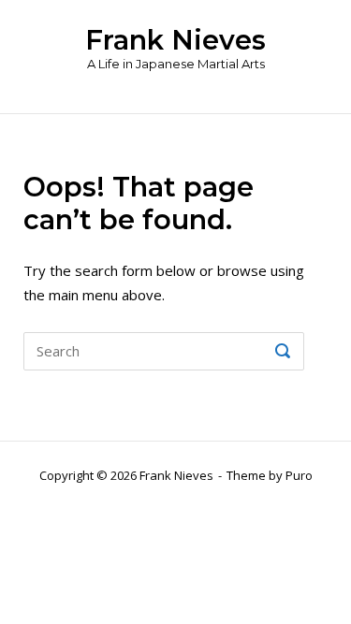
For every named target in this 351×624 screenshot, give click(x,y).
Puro (299, 475)
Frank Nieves (175, 39)
